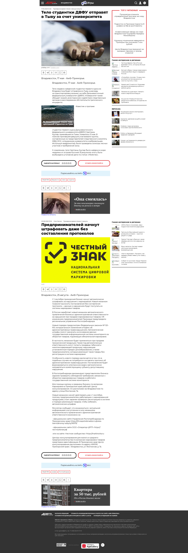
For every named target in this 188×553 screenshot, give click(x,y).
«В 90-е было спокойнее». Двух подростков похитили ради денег (132, 226)
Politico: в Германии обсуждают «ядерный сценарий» (131, 134)
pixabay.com (55, 67)
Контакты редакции (62, 513)
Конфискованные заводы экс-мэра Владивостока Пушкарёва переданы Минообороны (129, 34)
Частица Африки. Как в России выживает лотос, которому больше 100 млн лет (133, 64)
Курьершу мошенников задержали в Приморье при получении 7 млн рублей (129, 42)
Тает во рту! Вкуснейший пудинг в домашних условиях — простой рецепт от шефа (132, 233)
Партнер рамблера (73, 545)
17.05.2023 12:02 (46, 9)
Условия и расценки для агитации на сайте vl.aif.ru (73, 515)
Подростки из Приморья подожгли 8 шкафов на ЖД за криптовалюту (129, 25)
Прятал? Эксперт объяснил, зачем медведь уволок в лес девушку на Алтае (132, 241)
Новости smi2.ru (48, 215)
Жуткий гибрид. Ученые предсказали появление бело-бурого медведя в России (134, 71)
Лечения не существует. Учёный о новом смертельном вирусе (132, 92)
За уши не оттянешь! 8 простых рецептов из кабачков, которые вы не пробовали (134, 100)
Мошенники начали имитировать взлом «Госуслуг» (132, 112)
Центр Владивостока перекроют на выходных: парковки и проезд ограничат (129, 51)
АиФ (42, 284)
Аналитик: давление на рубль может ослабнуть (133, 119)
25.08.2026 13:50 (46, 221)
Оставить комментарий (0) (94, 163)
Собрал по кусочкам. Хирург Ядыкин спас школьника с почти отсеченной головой (133, 262)
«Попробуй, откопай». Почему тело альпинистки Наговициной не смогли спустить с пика (133, 79)
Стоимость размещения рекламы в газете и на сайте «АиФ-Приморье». (95, 513)
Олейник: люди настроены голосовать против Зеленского (131, 126)
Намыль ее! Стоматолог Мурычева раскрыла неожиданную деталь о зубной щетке (133, 86)
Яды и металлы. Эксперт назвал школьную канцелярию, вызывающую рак (132, 248)
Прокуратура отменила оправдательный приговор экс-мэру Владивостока (129, 16)
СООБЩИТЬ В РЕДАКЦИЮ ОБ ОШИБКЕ (105, 515)
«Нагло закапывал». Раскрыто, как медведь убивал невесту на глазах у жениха (133, 255)
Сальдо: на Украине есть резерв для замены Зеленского (133, 141)
